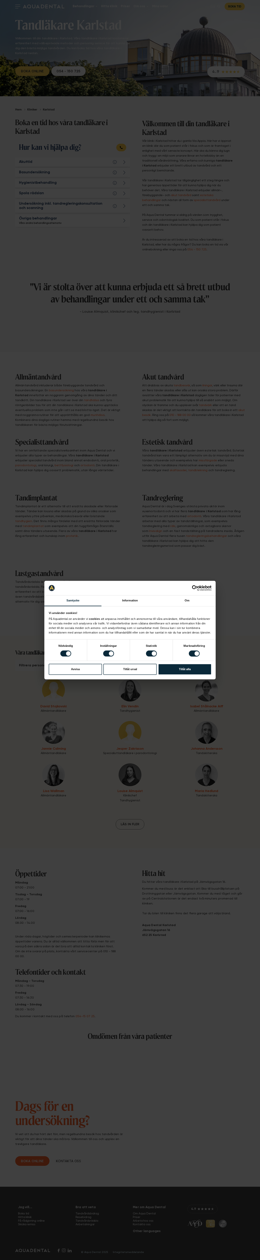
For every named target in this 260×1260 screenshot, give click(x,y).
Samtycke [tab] (73, 600)
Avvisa (75, 669)
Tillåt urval (130, 669)
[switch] (108, 653)
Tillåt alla (185, 669)
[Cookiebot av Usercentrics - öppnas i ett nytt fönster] (194, 588)
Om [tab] (187, 600)
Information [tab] (130, 600)
